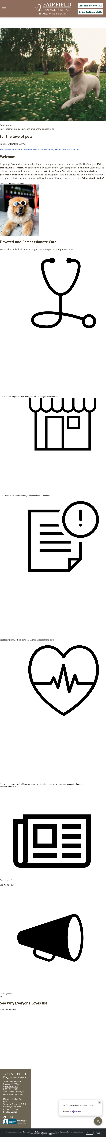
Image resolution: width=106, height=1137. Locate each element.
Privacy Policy (98, 1133)
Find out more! (53, 396)
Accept (89, 1133)
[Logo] (53, 11)
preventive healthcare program (22, 784)
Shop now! (46, 496)
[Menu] (4, 8)
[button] (98, 1121)
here (51, 640)
